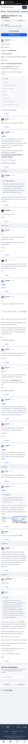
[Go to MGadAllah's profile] (2, 211)
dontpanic (7, 548)
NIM (6, 260)
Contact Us (21, 731)
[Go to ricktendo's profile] (2, 25)
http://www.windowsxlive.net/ (14, 63)
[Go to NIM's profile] (2, 260)
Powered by (14, 737)
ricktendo (6, 24)
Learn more (3, 2)
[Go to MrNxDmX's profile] (2, 176)
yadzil (6, 471)
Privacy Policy (14, 731)
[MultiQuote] (2, 114)
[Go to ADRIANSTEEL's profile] (2, 579)
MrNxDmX (7, 175)
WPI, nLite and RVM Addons (15, 26)
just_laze (7, 230)
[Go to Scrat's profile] (2, 592)
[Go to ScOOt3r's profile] (2, 350)
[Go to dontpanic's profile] (2, 548)
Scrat (6, 592)
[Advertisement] (14, 708)
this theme (14, 380)
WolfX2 (7, 119)
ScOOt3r (7, 349)
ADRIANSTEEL (8, 579)
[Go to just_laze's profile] (2, 230)
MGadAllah (8, 210)
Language (6, 731)
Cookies (14, 733)
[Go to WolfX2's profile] (2, 119)
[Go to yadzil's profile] (2, 471)
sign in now (10, 670)
